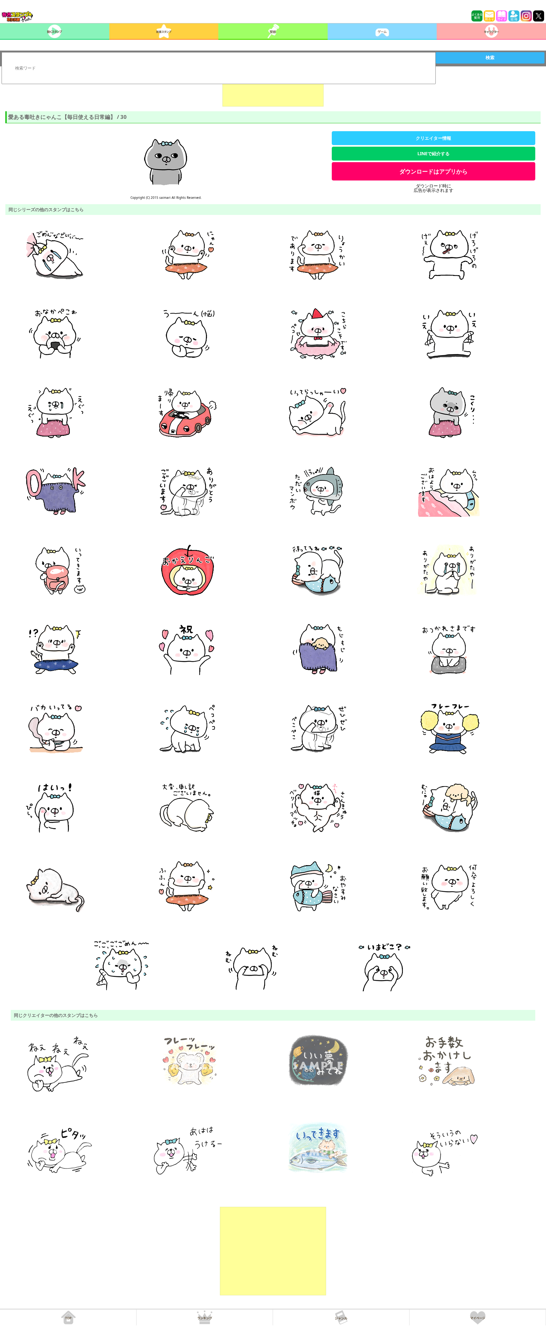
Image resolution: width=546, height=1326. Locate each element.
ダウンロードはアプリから (433, 171)
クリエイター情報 (433, 138)
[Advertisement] (273, 91)
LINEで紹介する (433, 153)
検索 (490, 57)
